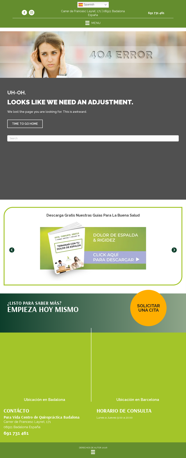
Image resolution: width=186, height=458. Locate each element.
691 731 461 (156, 13)
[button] (25, 124)
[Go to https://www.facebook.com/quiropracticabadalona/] (24, 13)
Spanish (88, 4)
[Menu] (93, 452)
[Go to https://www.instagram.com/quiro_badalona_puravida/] (31, 13)
